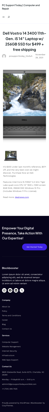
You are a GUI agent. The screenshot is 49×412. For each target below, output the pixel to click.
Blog (4, 324)
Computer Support (10, 342)
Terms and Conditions (11, 315)
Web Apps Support (10, 360)
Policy (4, 311)
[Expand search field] (9, 17)
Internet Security (9, 351)
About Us (6, 307)
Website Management (11, 346)
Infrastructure (8, 355)
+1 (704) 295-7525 (9, 389)
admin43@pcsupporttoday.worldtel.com (19, 384)
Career (5, 320)
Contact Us (7, 329)
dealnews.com (22, 197)
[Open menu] (3, 16)
